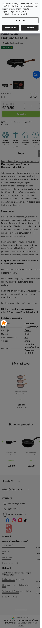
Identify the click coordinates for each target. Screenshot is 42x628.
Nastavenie (20, 20)
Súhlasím (29, 27)
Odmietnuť (10, 27)
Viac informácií (20, 14)
